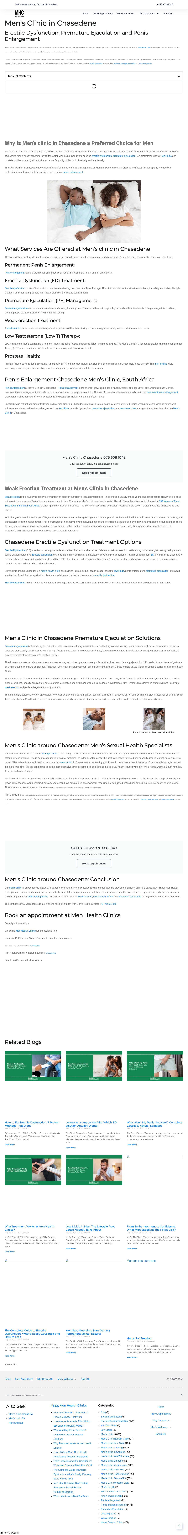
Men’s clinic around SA (21, 1414)
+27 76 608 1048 (174, 1379)
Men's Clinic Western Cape (115, 1483)
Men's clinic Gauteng (112, 1447)
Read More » (10, 1145)
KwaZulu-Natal (109, 1425)
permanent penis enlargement (162, 392)
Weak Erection (108, 1518)
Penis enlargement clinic (114, 1505)
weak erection (14, 328)
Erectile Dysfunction (15, 550)
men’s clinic (161, 364)
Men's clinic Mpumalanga (114, 1465)
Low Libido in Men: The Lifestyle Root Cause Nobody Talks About (90, 1228)
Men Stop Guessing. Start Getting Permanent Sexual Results (88, 1332)
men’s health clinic (50, 571)
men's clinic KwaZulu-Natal (115, 1456)
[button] (179, 76)
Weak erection (12, 497)
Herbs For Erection (139, 1338)
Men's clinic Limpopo (112, 1460)
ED (152, 554)
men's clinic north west (112, 1469)
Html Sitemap (16, 1423)
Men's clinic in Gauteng (113, 1452)
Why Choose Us (125, 13)
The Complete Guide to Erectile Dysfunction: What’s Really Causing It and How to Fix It (32, 1333)
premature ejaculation (128, 63)
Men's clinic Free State (113, 1443)
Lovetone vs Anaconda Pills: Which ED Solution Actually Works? (91, 1124)
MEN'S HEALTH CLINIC (114, 1491)
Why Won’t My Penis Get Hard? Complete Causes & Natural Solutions (154, 1124)
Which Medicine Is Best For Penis (71, 1496)
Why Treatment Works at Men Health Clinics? (29, 1228)
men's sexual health (111, 1496)
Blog (103, 1412)
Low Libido (106, 1430)
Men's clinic (107, 1434)
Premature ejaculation (16, 308)
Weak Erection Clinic (112, 1522)
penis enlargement (145, 63)
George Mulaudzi (51, 753)
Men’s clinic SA (17, 1418)
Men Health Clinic (144, 47)
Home (86, 13)
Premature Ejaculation (112, 1509)
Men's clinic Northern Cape (115, 1474)
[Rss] (182, 1395)
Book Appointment (103, 13)
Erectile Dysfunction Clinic (114, 1421)
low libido (117, 63)
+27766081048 (108, 904)
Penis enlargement (14, 272)
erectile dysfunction (96, 63)
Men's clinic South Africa (113, 1478)
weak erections (128, 408)
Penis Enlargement (15, 388)
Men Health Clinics (26, 931)
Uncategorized (108, 1513)
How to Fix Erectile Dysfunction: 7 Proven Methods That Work (32, 1124)
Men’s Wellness (147, 13)
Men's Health (108, 1487)
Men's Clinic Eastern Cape (115, 1438)
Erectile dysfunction (15, 288)
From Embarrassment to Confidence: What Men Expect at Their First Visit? (151, 1228)
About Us (168, 13)
